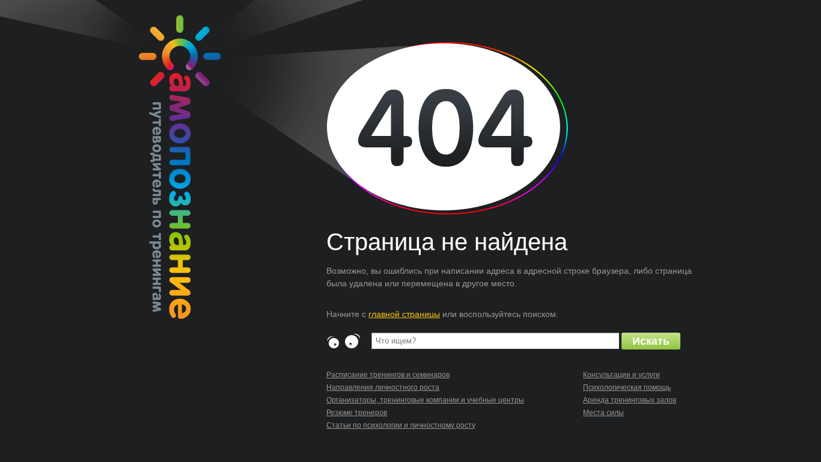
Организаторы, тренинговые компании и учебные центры (425, 400)
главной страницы (404, 314)
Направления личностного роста (382, 387)
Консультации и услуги (621, 375)
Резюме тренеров (356, 412)
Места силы (603, 412)
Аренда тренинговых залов (629, 400)
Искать (651, 341)
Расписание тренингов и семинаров (388, 375)
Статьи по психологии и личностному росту (400, 425)
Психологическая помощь (627, 387)
